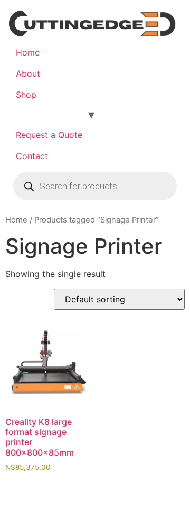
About (28, 73)
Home (28, 52)
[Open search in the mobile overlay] (95, 186)
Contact (32, 156)
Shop (26, 94)
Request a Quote (49, 135)
